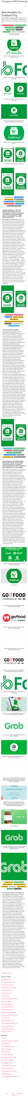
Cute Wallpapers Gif (6, 1074)
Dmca (6, 1093)
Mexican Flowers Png (6, 1001)
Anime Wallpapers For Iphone (8, 1046)
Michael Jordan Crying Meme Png (9, 1015)
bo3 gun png (5, 886)
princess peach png (10, 29)
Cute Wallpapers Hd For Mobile (9, 1065)
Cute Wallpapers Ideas (7, 1063)
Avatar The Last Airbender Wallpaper (10, 1041)
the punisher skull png (9, 203)
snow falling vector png (18, 323)
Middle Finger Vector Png (7, 1020)
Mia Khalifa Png (5, 1018)
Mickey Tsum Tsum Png (7, 1031)
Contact (12, 1093)
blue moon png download (19, 884)
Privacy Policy (19, 1093)
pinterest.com (9, 973)
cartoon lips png (8, 450)
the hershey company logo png (14, 206)
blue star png (10, 888)
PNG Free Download (6, 1049)
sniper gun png (8, 317)
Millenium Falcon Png (6, 993)
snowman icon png (18, 315)
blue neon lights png (7, 884)
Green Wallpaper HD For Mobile (9, 1057)
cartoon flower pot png (8, 457)
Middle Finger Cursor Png (7, 1004)
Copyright (14, 1095)
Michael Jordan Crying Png (8, 985)
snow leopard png (14, 319)
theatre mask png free (9, 201)
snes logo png (8, 323)
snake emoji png (9, 315)
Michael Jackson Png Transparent (9, 998)
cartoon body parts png (19, 448)
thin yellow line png (19, 201)
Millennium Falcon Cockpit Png (9, 987)
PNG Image (4, 1038)
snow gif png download (14, 325)
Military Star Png (5, 996)
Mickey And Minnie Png (7, 990)
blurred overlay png (21, 886)
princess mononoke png (20, 25)
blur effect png (17, 888)
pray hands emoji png (14, 34)
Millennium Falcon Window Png (9, 1012)
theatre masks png (20, 203)
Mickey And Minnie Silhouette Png (9, 1023)
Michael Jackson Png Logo (8, 1026)
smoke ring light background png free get (14, 321)
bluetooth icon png (9, 882)
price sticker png (19, 27)
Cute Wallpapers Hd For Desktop (9, 1071)
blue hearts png (12, 886)
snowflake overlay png (18, 317)
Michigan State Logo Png (7, 1029)
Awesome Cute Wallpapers (8, 1060)
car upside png (20, 455)
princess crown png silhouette (18, 32)
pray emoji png (6, 32)
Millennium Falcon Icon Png (8, 982)
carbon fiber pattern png (19, 457)
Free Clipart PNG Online (7, 1054)
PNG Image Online (6, 1043)
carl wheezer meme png (18, 450)
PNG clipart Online (6, 1052)
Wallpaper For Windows (7, 1068)
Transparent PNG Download (14, 1)
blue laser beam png (18, 882)
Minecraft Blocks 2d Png (7, 1007)
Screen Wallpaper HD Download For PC (11, 1076)
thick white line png (18, 199)
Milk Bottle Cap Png (6, 979)
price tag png (19, 29)
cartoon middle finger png (10, 455)
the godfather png (9, 197)
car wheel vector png (8, 448)
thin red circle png (9, 199)
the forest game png (18, 197)
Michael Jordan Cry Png (7, 1009)
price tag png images (9, 27)
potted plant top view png (8, 25)
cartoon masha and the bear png (14, 452)
